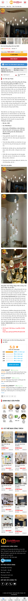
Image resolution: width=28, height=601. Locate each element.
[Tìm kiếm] (7, 2)
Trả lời (2, 375)
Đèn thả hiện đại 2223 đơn (6, 466)
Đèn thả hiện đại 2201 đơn (6, 507)
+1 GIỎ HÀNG (14, 54)
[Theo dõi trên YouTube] (14, 584)
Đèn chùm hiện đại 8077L (19, 528)
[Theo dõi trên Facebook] (3, 584)
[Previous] (1, 23)
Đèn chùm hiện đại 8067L (6, 445)
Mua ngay (14, 59)
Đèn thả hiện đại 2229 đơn (6, 528)
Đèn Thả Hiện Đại (17, 6)
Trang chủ (2, 6)
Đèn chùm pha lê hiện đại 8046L (20, 507)
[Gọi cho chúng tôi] (11, 584)
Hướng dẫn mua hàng (6, 567)
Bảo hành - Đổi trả (5, 572)
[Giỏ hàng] (25, 2)
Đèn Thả (9, 6)
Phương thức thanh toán (7, 575)
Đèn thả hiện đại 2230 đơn (6, 486)
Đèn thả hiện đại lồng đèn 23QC (20, 466)
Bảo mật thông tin (5, 577)
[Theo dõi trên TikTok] (7, 584)
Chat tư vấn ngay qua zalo (14, 64)
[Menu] (3, 2)
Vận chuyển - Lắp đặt (6, 570)
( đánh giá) (7, 48)
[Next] (26, 23)
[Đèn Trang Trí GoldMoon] (16, 2)
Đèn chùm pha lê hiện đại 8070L (20, 445)
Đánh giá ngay (14, 364)
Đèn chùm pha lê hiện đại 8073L (20, 486)
